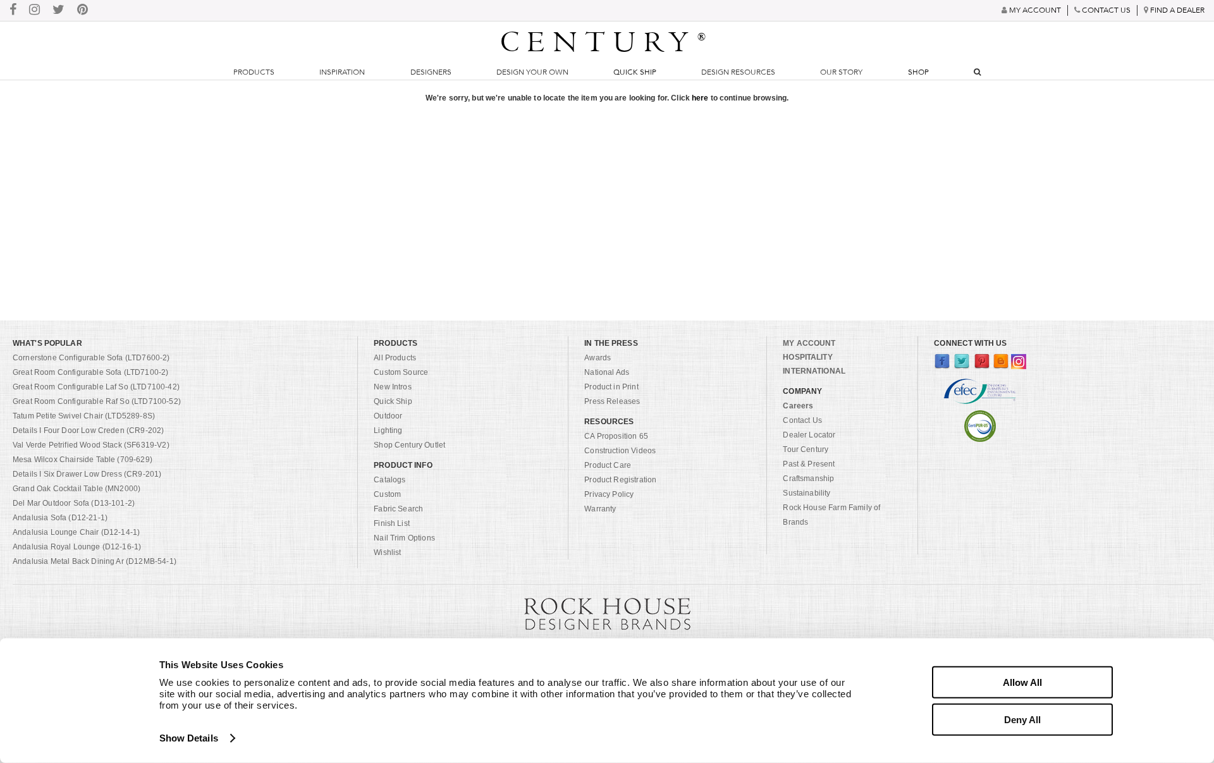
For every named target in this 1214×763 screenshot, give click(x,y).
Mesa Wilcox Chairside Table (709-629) (82, 459)
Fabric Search (398, 508)
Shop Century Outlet (409, 445)
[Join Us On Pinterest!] (82, 10)
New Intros (393, 386)
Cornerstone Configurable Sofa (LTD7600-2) (91, 357)
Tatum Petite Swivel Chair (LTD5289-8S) (84, 416)
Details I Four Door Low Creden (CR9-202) (88, 430)
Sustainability (806, 493)
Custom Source (401, 372)
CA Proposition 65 (616, 436)
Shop (918, 72)
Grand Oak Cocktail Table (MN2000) (76, 488)
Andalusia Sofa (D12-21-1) (60, 517)
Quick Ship (634, 72)
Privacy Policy (609, 494)
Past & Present (809, 464)
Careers (798, 405)
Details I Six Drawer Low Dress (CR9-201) (87, 474)
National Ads (606, 372)
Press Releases (612, 401)
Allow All (1022, 682)
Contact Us (802, 420)
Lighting (388, 430)
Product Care (607, 465)
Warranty (600, 508)
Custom (387, 494)
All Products (395, 357)
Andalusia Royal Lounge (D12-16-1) (77, 546)
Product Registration (620, 479)
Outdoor (388, 416)
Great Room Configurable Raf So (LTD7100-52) (97, 401)
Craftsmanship (808, 478)
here (700, 98)
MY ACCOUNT (809, 343)
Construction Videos (620, 450)
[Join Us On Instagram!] (34, 10)
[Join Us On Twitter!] (58, 10)
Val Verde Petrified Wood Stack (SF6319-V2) (91, 445)
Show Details (188, 738)
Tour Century (805, 449)
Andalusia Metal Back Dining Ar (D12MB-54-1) (94, 561)
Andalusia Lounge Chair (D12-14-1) (76, 532)
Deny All (1022, 719)
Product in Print (611, 386)
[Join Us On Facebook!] (12, 10)
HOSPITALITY (807, 357)
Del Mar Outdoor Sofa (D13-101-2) (74, 503)
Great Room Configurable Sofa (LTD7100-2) (90, 372)
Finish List (392, 523)
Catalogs (389, 479)
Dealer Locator (809, 434)
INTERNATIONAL (814, 371)
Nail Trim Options (404, 538)
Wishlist (387, 552)
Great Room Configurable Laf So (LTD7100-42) (96, 386)
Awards (597, 357)
